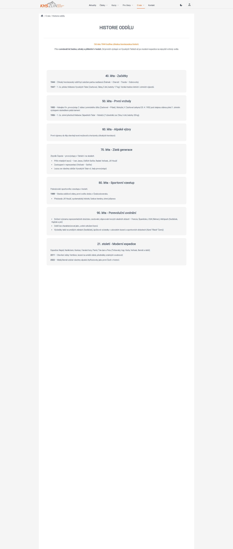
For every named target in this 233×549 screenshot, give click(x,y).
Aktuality (92, 5)
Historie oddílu (58, 16)
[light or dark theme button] (181, 6)
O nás (48, 16)
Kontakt (151, 5)
